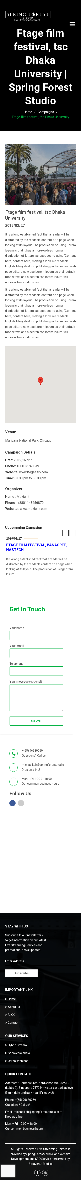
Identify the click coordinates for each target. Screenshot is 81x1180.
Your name (17, 628)
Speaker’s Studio (19, 1053)
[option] (40, 556)
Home (27, 112)
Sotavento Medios (41, 1163)
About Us (14, 1007)
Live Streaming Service (52, 1149)
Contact (13, 1022)
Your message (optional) (26, 681)
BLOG (11, 1014)
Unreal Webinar (18, 1061)
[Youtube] (45, 1173)
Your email (17, 645)
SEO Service (43, 1158)
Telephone (16, 663)
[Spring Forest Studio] (27, 16)
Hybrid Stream (17, 1045)
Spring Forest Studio (39, 1154)
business (45, 783)
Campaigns (46, 112)
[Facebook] (37, 1173)
